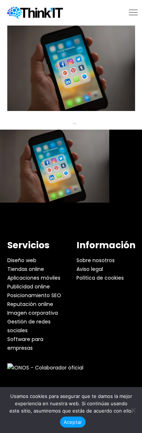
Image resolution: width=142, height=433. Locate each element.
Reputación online (30, 304)
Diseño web (21, 260)
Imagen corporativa (32, 313)
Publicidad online (28, 286)
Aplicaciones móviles (33, 277)
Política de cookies (100, 277)
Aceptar (73, 422)
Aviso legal (89, 269)
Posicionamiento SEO (34, 295)
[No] (133, 410)
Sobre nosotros (95, 260)
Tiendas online (25, 269)
